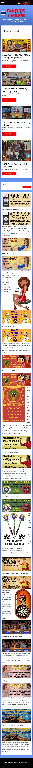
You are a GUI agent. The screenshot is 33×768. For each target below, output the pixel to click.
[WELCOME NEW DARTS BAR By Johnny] (16, 200)
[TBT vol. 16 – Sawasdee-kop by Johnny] (16, 716)
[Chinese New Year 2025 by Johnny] (16, 361)
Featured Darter (16, 60)
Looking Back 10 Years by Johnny (11, 681)
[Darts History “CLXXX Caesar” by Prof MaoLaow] (16, 564)
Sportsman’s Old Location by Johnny (12, 636)
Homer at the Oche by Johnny (10, 326)
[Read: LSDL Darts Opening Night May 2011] (16, 150)
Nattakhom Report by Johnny (10, 452)
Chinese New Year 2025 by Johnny (11, 371)
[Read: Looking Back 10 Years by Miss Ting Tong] (16, 79)
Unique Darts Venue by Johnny (10, 496)
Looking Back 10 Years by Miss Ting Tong (14, 90)
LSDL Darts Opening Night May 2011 (15, 165)
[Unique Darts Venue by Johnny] (16, 487)
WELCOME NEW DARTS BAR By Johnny (12, 209)
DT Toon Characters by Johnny (10, 254)
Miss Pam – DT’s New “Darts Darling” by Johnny (16, 56)
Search (4, 184)
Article (4, 60)
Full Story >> (9, 66)
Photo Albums (11, 127)
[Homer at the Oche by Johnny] (16, 317)
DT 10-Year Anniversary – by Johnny (16, 124)
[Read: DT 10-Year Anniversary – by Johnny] (16, 112)
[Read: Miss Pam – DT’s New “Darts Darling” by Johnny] (16, 45)
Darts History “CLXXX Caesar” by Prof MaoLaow (15, 573)
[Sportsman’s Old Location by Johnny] (16, 627)
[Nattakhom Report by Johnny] (16, 442)
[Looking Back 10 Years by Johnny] (16, 671)
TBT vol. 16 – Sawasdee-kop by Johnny (12, 725)
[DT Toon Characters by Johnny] (16, 244)
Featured (8, 60)
